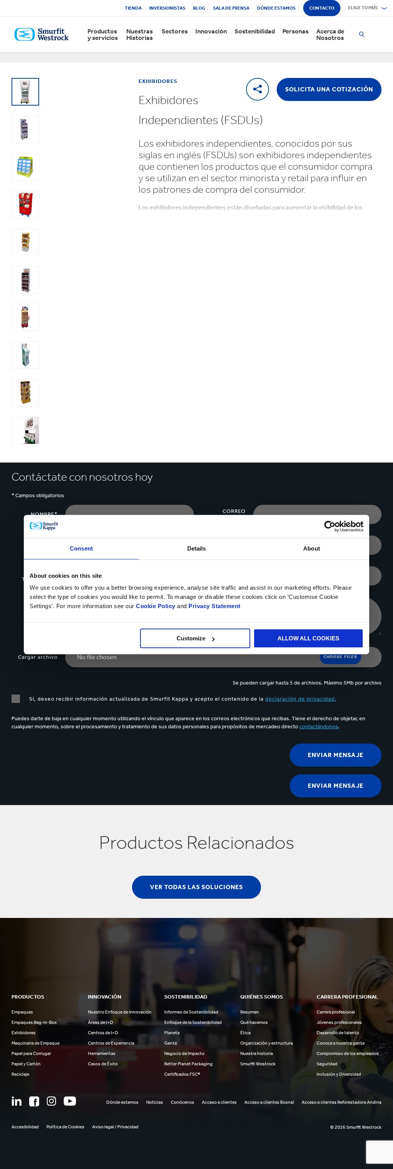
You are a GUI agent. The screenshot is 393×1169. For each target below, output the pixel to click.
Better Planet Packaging (188, 1063)
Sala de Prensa (231, 8)
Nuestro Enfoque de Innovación (120, 1012)
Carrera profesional (336, 1012)
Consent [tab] (81, 548)
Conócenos (182, 1102)
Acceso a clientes (219, 1102)
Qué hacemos (254, 1022)
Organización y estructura (266, 1043)
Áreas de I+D (100, 1022)
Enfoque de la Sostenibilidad (193, 1022)
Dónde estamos (276, 8)
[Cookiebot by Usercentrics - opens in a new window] (329, 526)
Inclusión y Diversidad (339, 1074)
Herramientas (102, 1053)
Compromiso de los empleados (348, 1053)
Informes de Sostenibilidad (191, 1012)
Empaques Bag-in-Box (34, 1022)
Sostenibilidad (254, 31)
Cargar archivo (38, 657)
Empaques (22, 1012)
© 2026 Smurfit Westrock (355, 1127)
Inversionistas (167, 8)
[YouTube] (70, 1101)
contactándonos (318, 726)
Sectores (175, 31)
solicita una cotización (329, 89)
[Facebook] (34, 1101)
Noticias (154, 1102)
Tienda (133, 8)
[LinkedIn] (16, 1101)
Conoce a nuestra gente (341, 1043)
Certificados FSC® (182, 1074)
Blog (199, 8)
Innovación (211, 31)
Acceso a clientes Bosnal (269, 1102)
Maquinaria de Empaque (35, 1043)
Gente (170, 1043)
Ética (245, 1032)
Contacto (321, 8)
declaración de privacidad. (301, 699)
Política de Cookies (65, 1126)
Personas (295, 31)
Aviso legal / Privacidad (115, 1126)
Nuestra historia (256, 1053)
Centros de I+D (103, 1032)
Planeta (172, 1032)
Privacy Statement (214, 606)
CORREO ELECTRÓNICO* (224, 514)
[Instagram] (51, 1101)
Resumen (249, 1012)
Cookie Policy (155, 606)
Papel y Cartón (26, 1063)
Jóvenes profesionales (339, 1022)
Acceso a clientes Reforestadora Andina (341, 1102)
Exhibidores (24, 1032)
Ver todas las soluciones (196, 887)
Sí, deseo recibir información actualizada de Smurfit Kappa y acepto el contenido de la (182, 699)
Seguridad (327, 1063)
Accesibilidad (25, 1126)
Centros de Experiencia (111, 1043)
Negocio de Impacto (184, 1053)
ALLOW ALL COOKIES (308, 638)
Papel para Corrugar (31, 1053)
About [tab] (311, 548)
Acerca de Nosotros (330, 34)
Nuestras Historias (139, 34)
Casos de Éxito (103, 1063)
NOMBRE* (44, 514)
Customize (191, 638)
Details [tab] (196, 548)
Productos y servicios (103, 34)
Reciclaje (20, 1074)
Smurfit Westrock (258, 1063)
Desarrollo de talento (338, 1032)
